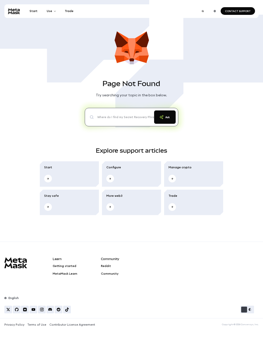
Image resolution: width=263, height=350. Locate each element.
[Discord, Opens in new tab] (50, 309)
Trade (69, 11)
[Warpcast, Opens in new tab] (25, 309)
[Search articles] (202, 11)
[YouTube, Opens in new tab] (33, 309)
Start (33, 11)
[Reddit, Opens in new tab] (58, 309)
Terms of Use (36, 324)
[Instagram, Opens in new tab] (42, 309)
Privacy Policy (14, 324)
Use (49, 11)
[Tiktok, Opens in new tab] (67, 309)
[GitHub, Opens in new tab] (17, 309)
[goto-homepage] (14, 11)
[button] (247, 309)
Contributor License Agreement (72, 324)
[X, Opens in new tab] (8, 309)
